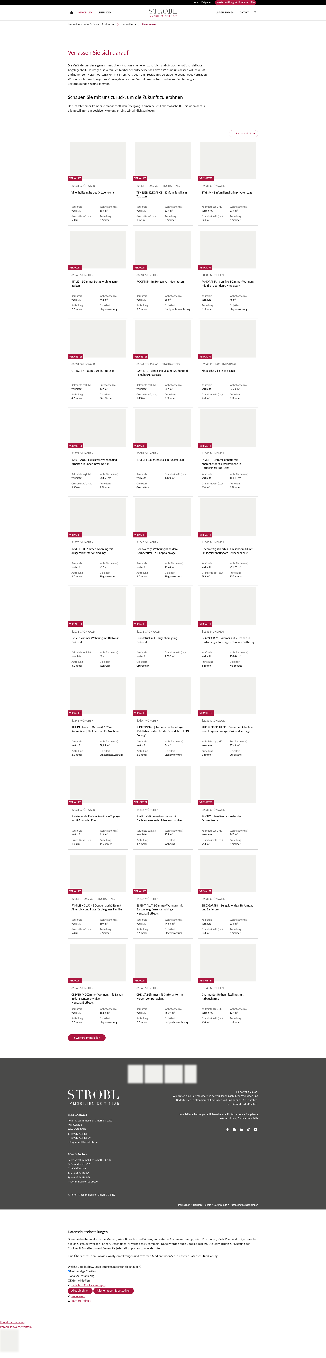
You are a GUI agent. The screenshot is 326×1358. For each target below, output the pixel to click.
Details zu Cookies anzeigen (88, 1285)
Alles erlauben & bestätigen (113, 1290)
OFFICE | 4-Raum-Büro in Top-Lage (92, 371)
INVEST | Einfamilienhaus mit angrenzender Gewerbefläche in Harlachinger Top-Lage (221, 464)
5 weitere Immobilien (87, 1038)
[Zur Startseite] (163, 13)
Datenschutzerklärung (203, 1256)
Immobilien (185, 1114)
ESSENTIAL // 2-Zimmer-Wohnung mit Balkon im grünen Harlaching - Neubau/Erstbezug (160, 909)
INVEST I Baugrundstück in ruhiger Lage (161, 460)
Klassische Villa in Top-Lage (218, 371)
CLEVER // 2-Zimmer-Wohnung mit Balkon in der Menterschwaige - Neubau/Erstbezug (97, 998)
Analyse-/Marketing (82, 1276)
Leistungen (200, 1114)
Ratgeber (206, 2)
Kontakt (231, 1114)
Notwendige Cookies (83, 1271)
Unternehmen (216, 1114)
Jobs (195, 2)
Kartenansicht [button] (243, 133)
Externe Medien (80, 1280)
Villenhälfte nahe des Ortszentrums (92, 192)
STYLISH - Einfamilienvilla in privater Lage (227, 192)
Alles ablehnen (80, 1290)
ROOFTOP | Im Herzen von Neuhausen (160, 281)
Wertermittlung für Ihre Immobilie (236, 2)
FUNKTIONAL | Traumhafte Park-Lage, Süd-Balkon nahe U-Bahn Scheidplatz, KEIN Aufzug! (163, 731)
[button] (227, 1129)
